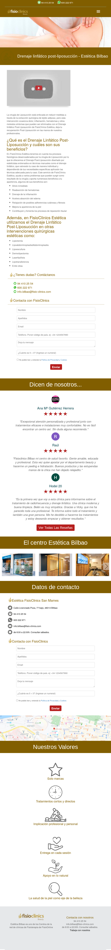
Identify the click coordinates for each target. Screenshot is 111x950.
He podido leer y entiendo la (43, 360)
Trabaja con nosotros (80, 930)
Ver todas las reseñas (56, 527)
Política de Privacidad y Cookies (54, 360)
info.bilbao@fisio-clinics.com (34, 292)
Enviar (56, 367)
